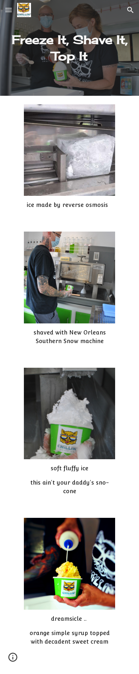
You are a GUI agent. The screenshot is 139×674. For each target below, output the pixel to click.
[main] (69, 48)
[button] (8, 10)
